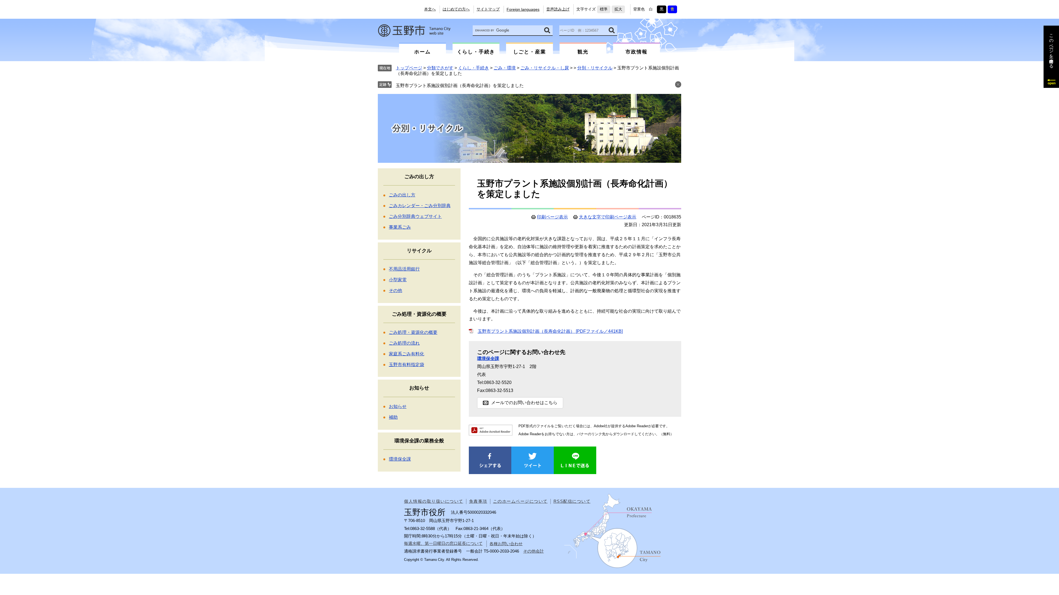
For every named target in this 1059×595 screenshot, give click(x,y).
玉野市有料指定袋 (406, 364)
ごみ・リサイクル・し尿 (544, 68)
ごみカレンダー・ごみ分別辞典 (420, 205)
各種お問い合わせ (506, 543)
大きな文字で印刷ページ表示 (607, 217)
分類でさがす (440, 68)
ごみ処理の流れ (404, 343)
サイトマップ (488, 9)
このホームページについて (520, 501)
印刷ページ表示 (552, 217)
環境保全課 (488, 358)
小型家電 (398, 279)
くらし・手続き (473, 68)
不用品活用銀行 (404, 269)
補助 (393, 417)
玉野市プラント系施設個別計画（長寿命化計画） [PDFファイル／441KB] (550, 331)
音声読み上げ (557, 9)
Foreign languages (523, 9)
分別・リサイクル (595, 68)
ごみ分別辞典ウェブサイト (415, 216)
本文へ (430, 9)
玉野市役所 (414, 30)
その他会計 (533, 551)
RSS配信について (572, 501)
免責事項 (478, 501)
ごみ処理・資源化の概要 (413, 332)
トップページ (409, 68)
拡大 (618, 9)
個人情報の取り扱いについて (433, 501)
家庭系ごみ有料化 (406, 353)
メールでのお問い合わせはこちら (524, 402)
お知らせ (398, 406)
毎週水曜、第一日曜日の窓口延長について (443, 543)
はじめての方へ (456, 9)
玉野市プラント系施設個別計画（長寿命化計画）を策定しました (460, 85)
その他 (395, 290)
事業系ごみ (400, 227)
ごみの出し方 (402, 195)
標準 (604, 9)
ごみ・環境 (505, 68)
